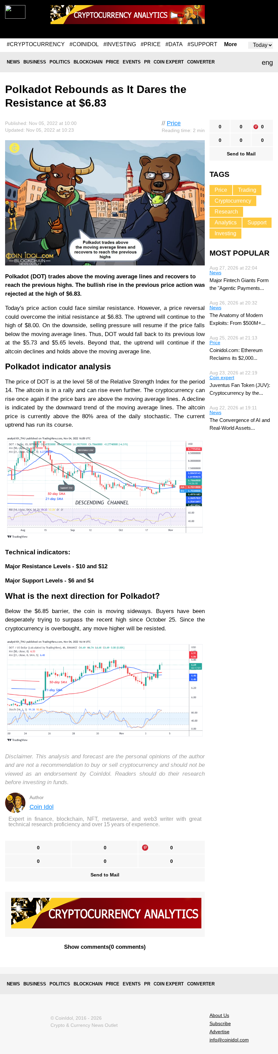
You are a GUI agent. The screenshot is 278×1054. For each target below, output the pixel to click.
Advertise (220, 1031)
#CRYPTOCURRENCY (36, 44)
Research (226, 212)
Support (256, 222)
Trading (247, 190)
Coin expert (169, 61)
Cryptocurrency (233, 201)
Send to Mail (105, 874)
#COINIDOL (84, 44)
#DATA (174, 44)
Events (132, 61)
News (13, 61)
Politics (59, 61)
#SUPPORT (202, 44)
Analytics (226, 222)
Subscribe (220, 1023)
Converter (201, 61)
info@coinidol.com (229, 1039)
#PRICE (151, 44)
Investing (225, 233)
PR (147, 61)
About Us (219, 1015)
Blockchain (88, 61)
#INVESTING (119, 44)
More (230, 44)
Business (34, 61)
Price (112, 61)
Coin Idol (41, 806)
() (105, 947)
